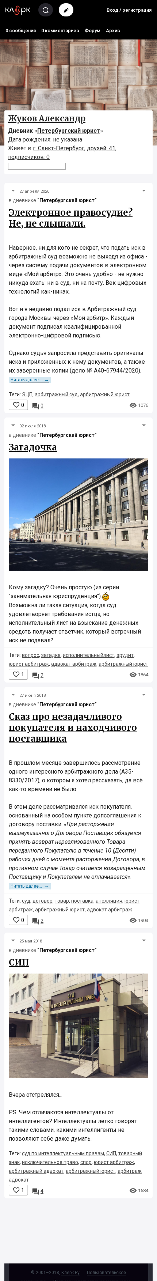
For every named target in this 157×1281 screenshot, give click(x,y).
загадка (51, 655)
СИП (19, 962)
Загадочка (33, 447)
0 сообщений (20, 30)
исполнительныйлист (88, 655)
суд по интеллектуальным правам (63, 1153)
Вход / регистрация (129, 10)
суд (26, 901)
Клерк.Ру (70, 1272)
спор (86, 1162)
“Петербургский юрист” (67, 200)
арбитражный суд (56, 394)
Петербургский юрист (68, 130)
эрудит (125, 655)
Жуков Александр (46, 118)
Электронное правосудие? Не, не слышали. (71, 218)
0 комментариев (60, 30)
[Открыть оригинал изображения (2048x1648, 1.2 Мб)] (78, 516)
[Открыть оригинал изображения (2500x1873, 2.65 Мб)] (78, 1028)
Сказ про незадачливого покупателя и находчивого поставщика (73, 727)
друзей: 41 (101, 148)
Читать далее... (30, 379)
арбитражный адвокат (36, 1171)
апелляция (109, 901)
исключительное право (50, 1162)
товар (62, 901)
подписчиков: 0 (29, 157)
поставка (82, 901)
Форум (92, 30)
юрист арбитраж (29, 664)
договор (42, 901)
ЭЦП (27, 394)
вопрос (30, 655)
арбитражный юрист (105, 394)
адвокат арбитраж (73, 664)
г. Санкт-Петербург (58, 148)
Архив (113, 30)
